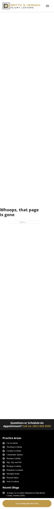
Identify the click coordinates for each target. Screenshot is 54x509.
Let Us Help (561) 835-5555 (27, 504)
